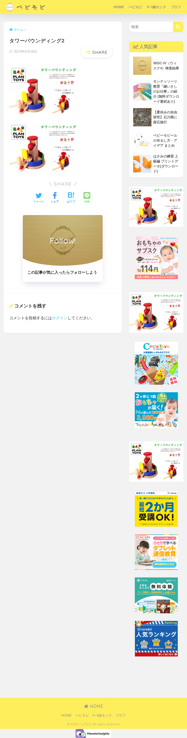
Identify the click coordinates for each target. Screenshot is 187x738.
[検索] (178, 27)
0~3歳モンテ (156, 7)
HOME (119, 7)
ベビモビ (135, 7)
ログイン (60, 318)
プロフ (176, 7)
